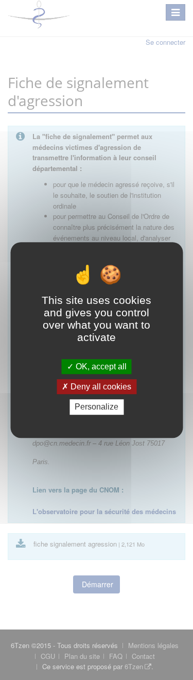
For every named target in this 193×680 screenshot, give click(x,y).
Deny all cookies (99, 386)
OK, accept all (100, 366)
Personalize (96, 407)
